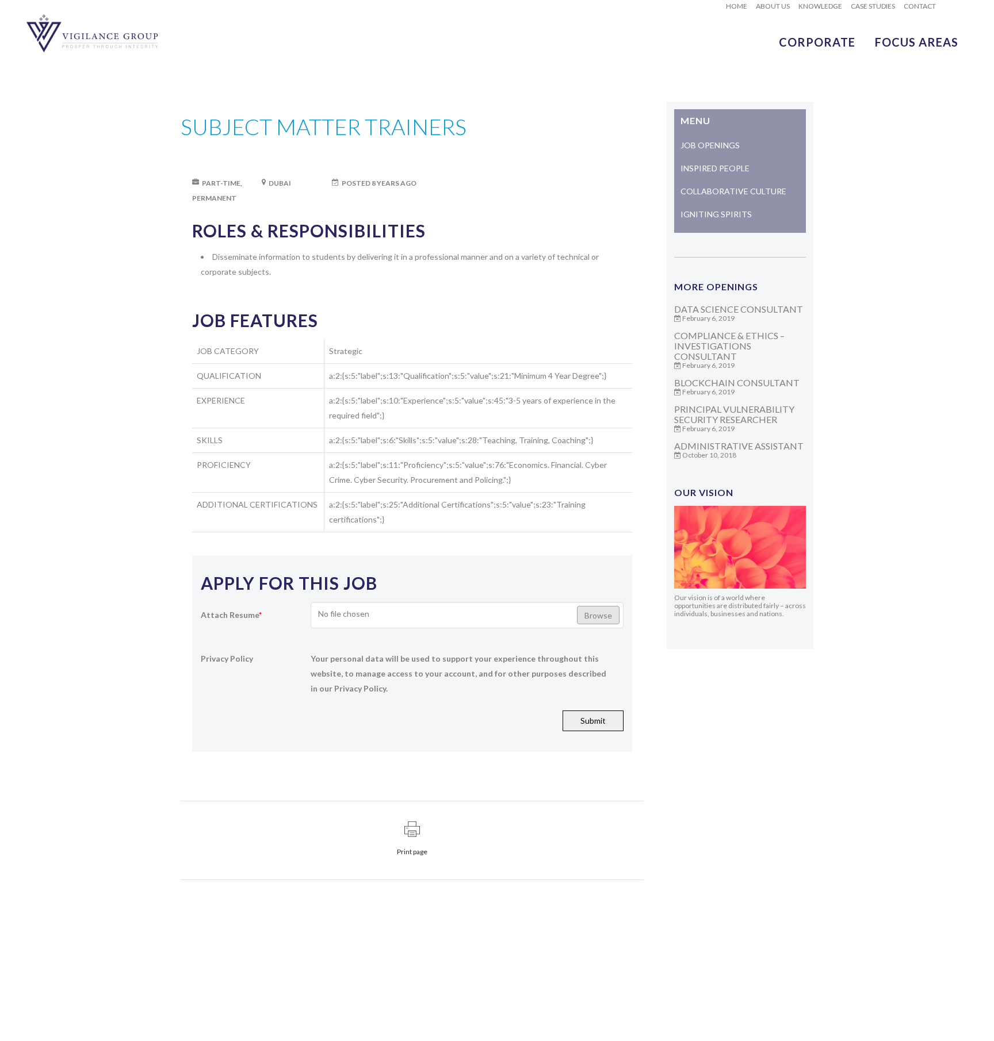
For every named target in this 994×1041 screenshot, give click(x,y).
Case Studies (873, 6)
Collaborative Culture (733, 191)
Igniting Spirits (716, 214)
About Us (773, 6)
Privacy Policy (227, 658)
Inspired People (715, 168)
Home (736, 6)
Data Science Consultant (738, 309)
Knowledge (820, 6)
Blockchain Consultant (737, 382)
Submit (593, 720)
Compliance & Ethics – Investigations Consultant (729, 346)
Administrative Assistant (739, 445)
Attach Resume (231, 615)
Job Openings (710, 145)
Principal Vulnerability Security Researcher (734, 414)
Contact (920, 6)
